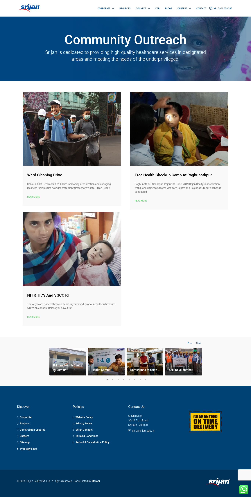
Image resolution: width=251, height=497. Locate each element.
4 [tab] (124, 380)
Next (198, 343)
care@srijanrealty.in (143, 430)
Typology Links (28, 448)
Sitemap (25, 442)
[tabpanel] (68, 362)
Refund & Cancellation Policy (92, 442)
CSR (157, 8)
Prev (190, 343)
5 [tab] (129, 380)
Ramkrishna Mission (143, 370)
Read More (33, 197)
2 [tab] (112, 380)
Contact (201, 8)
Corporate (104, 8)
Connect (141, 8)
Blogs (168, 8)
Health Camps (101, 370)
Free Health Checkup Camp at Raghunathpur (173, 175)
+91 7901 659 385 (222, 8)
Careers (182, 8)
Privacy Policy (84, 423)
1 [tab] (107, 380)
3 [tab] (118, 380)
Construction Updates (32, 429)
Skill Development (181, 370)
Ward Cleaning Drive (44, 175)
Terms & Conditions (87, 435)
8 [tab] (146, 380)
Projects (124, 8)
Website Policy (84, 417)
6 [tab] (135, 380)
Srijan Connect (84, 429)
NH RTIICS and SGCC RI (48, 295)
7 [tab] (140, 380)
